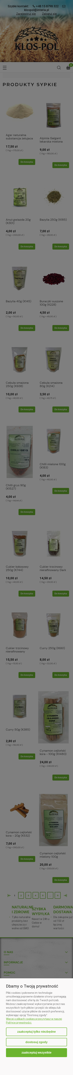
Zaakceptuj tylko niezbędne (36, 1031)
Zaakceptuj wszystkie (36, 1052)
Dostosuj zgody (36, 1042)
